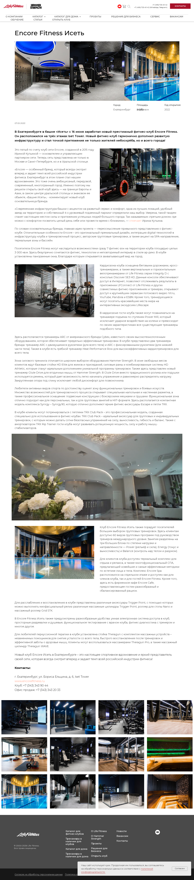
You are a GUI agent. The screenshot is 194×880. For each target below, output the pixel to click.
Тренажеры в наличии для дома (77, 855)
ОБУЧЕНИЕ (17, 19)
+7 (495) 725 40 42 (159, 5)
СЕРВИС (155, 16)
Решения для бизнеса (99, 849)
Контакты (122, 841)
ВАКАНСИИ (176, 16)
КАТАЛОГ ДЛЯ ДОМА (66, 16)
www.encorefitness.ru (30, 681)
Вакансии (122, 836)
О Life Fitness (99, 831)
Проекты (96, 843)
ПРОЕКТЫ (95, 16)
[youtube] (157, 834)
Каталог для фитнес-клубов (75, 832)
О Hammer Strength (97, 837)
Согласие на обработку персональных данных (39, 874)
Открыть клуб (99, 856)
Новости (121, 831)
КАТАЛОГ (38, 16)
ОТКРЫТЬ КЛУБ (61, 19)
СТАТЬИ (38, 19)
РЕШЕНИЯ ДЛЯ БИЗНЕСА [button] (125, 16)
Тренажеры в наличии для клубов (74, 841)
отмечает (135, 220)
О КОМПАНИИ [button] (14, 16)
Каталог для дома (76, 849)
